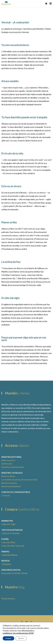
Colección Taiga (8, 524)
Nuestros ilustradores (11, 486)
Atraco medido (10, 81)
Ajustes (21, 638)
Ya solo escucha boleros (15, 45)
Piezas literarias (8, 598)
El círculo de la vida (12, 153)
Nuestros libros (8, 476)
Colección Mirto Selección (12, 546)
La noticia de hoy (11, 261)
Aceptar (8, 638)
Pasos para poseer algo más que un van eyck (23, 339)
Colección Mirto (8, 542)
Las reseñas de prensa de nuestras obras (19, 479)
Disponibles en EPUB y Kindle (14, 573)
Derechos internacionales (12, 467)
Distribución (6, 463)
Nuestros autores (9, 483)
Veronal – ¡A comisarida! (15, 22)
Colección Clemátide (10, 533)
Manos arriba (9, 222)
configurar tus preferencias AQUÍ (18, 633)
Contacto (5, 495)
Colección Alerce (9, 555)
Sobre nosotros (8, 460)
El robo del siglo (10, 297)
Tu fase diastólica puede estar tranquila (24, 117)
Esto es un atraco (11, 186)
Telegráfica (6, 564)
